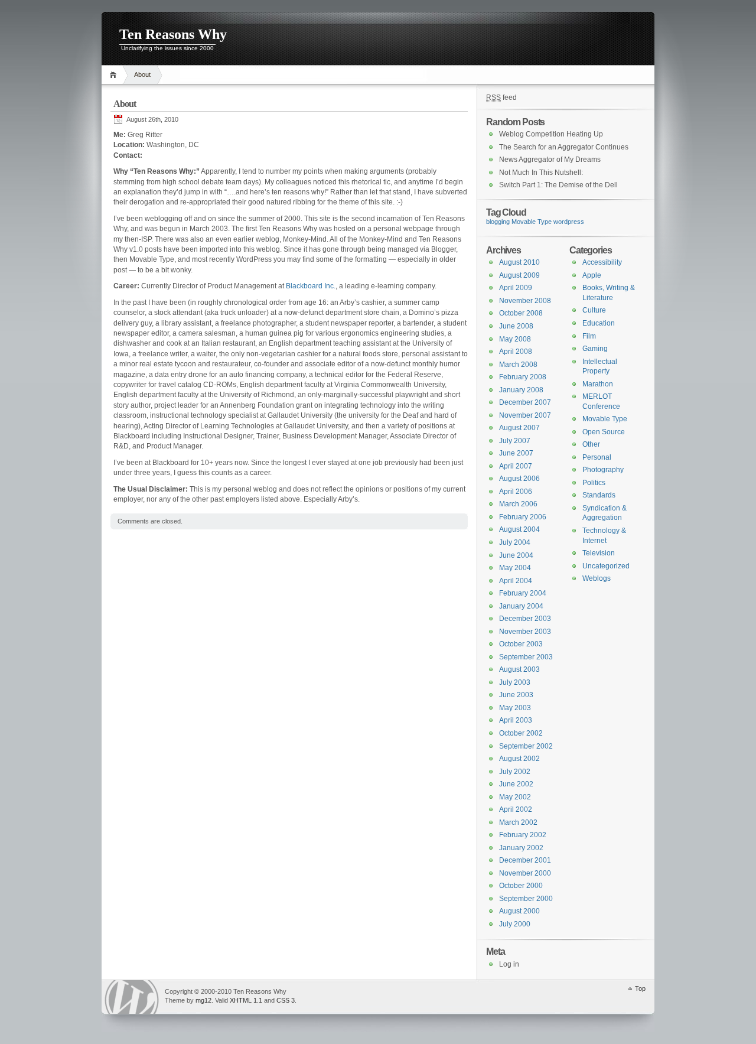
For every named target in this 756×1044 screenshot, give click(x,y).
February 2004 (522, 593)
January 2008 (521, 390)
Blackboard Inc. (310, 286)
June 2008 (516, 326)
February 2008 (522, 377)
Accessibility (602, 262)
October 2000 (521, 886)
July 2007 (514, 441)
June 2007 (516, 453)
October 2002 (521, 733)
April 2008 (515, 351)
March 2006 (518, 504)
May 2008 (515, 339)
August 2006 (519, 478)
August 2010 (519, 262)
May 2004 (515, 568)
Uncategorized (606, 566)
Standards (598, 495)
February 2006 (522, 517)
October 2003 (521, 644)
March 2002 (518, 822)
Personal (596, 457)
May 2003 (515, 708)
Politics (593, 483)
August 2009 (519, 275)
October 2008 (521, 313)
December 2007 (525, 402)
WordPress (132, 997)
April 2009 (515, 288)
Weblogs (596, 578)
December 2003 (525, 618)
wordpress (568, 221)
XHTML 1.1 (246, 1000)
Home (115, 75)
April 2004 (515, 581)
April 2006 (515, 491)
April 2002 (515, 809)
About (142, 74)
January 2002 (521, 848)
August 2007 (519, 428)
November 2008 (525, 301)
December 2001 (525, 860)
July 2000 (514, 924)
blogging (498, 221)
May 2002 (515, 797)
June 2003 (516, 695)
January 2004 (521, 606)
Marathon (597, 384)
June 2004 (516, 555)
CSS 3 (285, 1000)
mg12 (203, 1000)
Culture (594, 310)
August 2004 (519, 529)
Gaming (595, 348)
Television (598, 553)
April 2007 (515, 466)
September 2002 (526, 746)
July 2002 (514, 771)
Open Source (603, 432)
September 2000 (526, 899)
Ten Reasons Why (173, 34)
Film (589, 336)
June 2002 (516, 784)
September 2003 (526, 657)
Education (598, 323)
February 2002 (522, 835)
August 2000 (519, 911)
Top (640, 988)
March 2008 (518, 364)
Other (591, 444)
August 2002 (519, 758)
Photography (603, 470)
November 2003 (525, 631)
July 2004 (514, 542)
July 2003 (514, 682)
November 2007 (525, 415)
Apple (591, 275)
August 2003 (519, 669)
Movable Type (531, 221)
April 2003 (515, 720)
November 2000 (525, 873)
